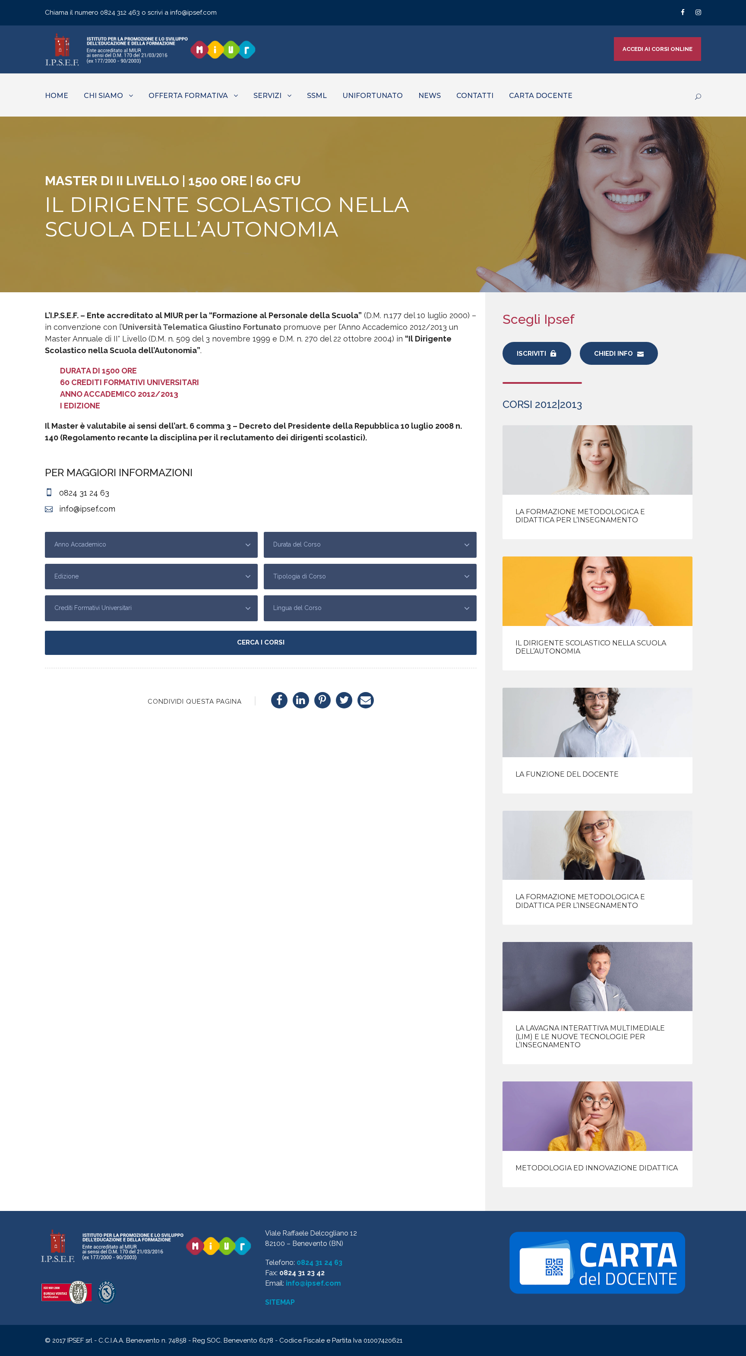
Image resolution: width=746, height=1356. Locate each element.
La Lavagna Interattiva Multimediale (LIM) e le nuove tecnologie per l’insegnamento (590, 1036)
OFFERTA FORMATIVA (188, 96)
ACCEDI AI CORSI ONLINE (657, 49)
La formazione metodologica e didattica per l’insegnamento (580, 516)
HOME (56, 96)
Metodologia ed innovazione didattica (596, 1168)
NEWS (429, 96)
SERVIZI (267, 96)
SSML (317, 96)
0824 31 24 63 (319, 1262)
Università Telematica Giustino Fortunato (201, 327)
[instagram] (698, 12)
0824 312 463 (121, 12)
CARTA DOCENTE (540, 96)
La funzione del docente (567, 774)
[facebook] (683, 12)
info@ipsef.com (193, 12)
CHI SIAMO (103, 96)
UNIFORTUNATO (372, 96)
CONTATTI (474, 96)
